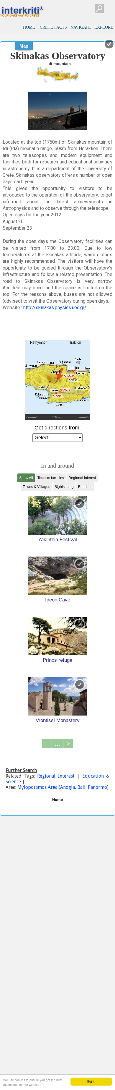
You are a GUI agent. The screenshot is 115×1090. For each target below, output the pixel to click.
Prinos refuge (57, 660)
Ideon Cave (57, 599)
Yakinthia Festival (57, 539)
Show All (26, 478)
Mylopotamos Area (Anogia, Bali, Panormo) (63, 787)
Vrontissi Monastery (58, 720)
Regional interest (82, 478)
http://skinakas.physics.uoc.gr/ (54, 307)
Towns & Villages (36, 487)
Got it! (91, 1081)
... (57, 743)
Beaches (85, 487)
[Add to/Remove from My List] (79, 503)
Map (23, 45)
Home (57, 799)
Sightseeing (64, 487)
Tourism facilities (50, 478)
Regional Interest (57, 776)
